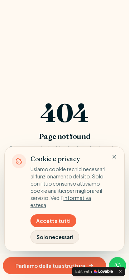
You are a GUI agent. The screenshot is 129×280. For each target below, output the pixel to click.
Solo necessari (55, 237)
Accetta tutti (53, 221)
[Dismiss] (120, 271)
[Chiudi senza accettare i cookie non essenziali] (114, 157)
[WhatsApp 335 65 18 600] (117, 265)
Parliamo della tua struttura (50, 265)
